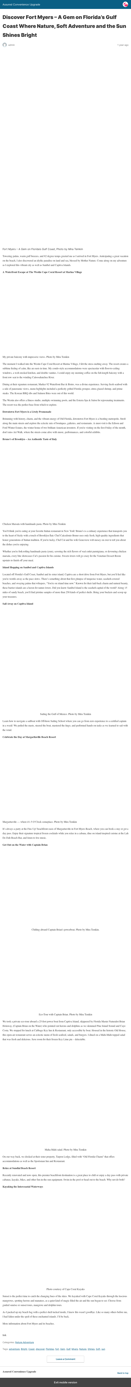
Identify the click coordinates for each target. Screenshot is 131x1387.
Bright (24, 1349)
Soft (98, 1349)
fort (57, 1349)
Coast (31, 1349)
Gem (62, 1349)
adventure (14, 1349)
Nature (82, 1349)
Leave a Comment (65, 1359)
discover (40, 1349)
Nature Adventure (24, 1342)
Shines (91, 1349)
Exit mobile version (65, 1382)
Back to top (122, 1373)
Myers (75, 1349)
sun (103, 1349)
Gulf (68, 1349)
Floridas (50, 1349)
